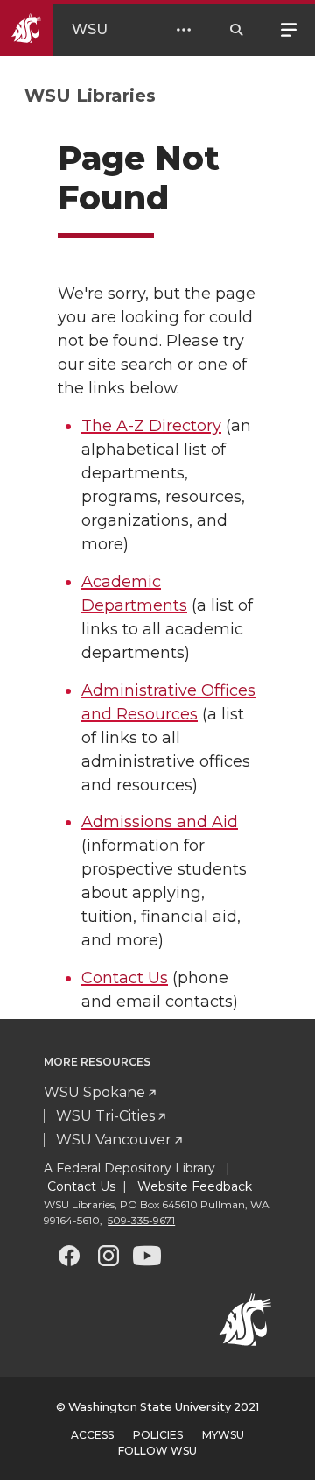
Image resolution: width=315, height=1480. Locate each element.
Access (92, 1434)
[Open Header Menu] (184, 30)
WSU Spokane (94, 1092)
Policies (158, 1434)
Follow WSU (157, 1450)
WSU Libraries (90, 95)
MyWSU (223, 1434)
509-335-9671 (141, 1220)
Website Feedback (193, 1186)
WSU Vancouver (114, 1139)
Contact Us (124, 978)
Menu (288, 28)
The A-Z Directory (151, 426)
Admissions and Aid (159, 822)
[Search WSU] (236, 30)
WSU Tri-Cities (105, 1116)
